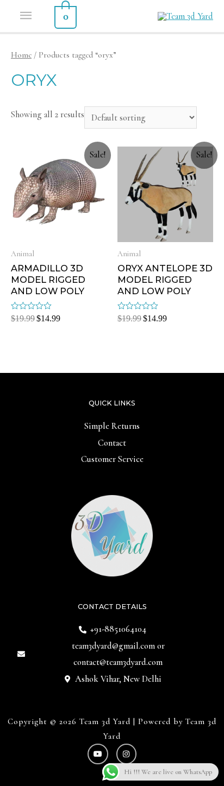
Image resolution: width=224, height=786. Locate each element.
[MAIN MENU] (27, 16)
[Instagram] (126, 754)
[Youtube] (98, 754)
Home (21, 55)
